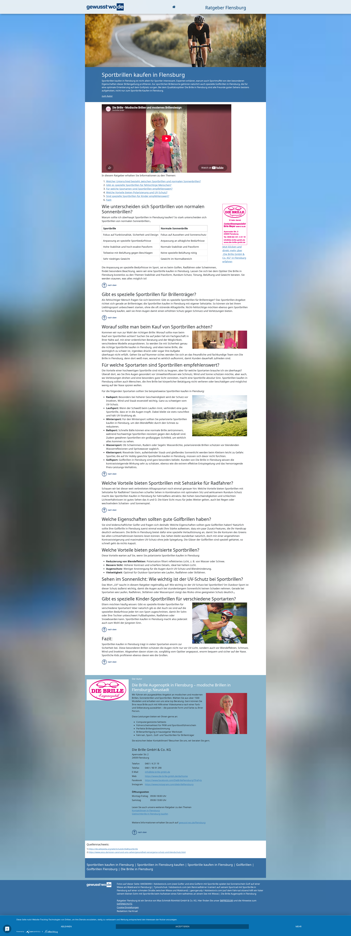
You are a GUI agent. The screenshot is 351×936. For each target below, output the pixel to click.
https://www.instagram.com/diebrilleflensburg (169, 784)
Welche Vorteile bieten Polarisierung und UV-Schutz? (136, 192)
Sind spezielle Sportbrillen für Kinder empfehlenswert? (137, 196)
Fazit (108, 199)
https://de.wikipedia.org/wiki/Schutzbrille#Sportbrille (113, 849)
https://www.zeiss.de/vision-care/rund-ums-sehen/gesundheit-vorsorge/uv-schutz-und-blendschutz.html (137, 852)
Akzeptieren (182, 926)
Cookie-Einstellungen (128, 907)
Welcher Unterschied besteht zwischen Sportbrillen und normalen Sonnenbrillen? (153, 181)
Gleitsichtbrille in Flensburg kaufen (150, 813)
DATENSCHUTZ (124, 903)
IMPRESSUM (226, 900)
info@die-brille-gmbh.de (157, 771)
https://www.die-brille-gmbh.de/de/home (166, 776)
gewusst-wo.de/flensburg (192, 822)
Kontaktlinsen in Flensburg (146, 810)
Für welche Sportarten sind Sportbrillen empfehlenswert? (139, 188)
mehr (299, 926)
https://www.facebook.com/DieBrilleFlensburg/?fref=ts (173, 780)
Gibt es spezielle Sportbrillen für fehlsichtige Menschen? (138, 185)
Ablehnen (66, 926)
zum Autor (107, 96)
